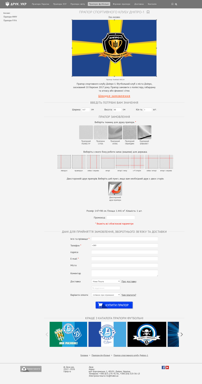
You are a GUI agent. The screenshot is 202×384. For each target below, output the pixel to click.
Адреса (74, 252)
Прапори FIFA (10, 20)
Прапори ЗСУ (60, 4)
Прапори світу (78, 4)
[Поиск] (176, 4)
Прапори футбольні (99, 4)
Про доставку (114, 17)
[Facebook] (163, 368)
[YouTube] (167, 368)
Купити (114, 302)
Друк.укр (70, 367)
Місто (73, 265)
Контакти (152, 4)
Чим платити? (128, 294)
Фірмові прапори (121, 4)
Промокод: (100, 217)
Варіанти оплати (79, 295)
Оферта (67, 371)
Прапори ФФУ (10, 16)
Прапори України (40, 4)
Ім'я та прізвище (79, 239)
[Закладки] (172, 4)
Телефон (75, 245)
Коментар (75, 273)
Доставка (139, 4)
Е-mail (74, 258)
